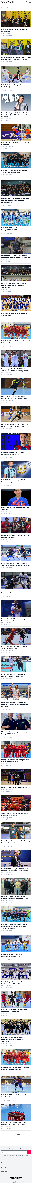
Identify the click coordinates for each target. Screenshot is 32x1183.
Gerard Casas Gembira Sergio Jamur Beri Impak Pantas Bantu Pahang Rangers (14, 425)
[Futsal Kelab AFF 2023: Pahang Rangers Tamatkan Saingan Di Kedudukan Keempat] (16, 553)
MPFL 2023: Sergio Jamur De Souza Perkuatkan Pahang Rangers (12, 453)
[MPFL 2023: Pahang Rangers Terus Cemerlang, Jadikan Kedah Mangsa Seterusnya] (16, 1027)
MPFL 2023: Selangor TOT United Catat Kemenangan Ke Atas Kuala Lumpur (13, 1124)
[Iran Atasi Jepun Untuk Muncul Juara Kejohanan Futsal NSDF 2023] (16, 971)
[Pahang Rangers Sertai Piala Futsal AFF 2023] (16, 777)
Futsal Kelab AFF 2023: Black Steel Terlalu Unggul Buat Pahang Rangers (14, 592)
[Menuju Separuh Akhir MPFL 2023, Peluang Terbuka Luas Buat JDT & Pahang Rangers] (16, 358)
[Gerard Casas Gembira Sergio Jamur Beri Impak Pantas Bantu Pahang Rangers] (16, 414)
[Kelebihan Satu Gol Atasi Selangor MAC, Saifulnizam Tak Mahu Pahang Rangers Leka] (16, 245)
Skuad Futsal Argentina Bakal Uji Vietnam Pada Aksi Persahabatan (15, 814)
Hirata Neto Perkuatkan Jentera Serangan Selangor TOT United (15, 733)
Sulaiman (8, 33)
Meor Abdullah (9, 61)
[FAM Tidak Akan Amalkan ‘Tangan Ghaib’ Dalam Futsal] (16, 19)
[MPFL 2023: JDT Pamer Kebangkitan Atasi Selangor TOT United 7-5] (16, 217)
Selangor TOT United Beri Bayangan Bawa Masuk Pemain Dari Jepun (15, 761)
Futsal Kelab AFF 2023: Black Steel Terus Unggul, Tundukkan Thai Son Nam (14, 675)
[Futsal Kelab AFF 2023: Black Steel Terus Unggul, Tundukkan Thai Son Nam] (16, 664)
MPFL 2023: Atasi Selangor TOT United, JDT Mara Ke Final (15, 143)
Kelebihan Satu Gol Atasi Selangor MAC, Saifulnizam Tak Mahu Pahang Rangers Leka (16, 257)
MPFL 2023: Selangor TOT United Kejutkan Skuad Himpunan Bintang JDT (15, 1068)
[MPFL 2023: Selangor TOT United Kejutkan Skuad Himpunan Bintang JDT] (16, 1057)
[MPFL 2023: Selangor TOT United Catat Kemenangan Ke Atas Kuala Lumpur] (16, 1112)
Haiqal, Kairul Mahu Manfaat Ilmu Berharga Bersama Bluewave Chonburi (15, 842)
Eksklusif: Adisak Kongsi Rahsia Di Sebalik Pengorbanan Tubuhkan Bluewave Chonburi (16, 870)
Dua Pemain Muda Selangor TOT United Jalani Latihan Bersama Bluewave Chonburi (15, 897)
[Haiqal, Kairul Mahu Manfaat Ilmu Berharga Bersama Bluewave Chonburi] (16, 830)
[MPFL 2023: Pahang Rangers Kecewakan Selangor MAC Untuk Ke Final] (16, 160)
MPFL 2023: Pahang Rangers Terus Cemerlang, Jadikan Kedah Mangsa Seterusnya (12, 1039)
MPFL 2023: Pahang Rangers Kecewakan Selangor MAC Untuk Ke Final (14, 171)
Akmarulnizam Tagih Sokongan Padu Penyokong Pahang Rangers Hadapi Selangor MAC (13, 285)
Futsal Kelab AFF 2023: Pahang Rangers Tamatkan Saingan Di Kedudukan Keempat (15, 564)
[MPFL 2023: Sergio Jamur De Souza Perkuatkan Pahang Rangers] (16, 441)
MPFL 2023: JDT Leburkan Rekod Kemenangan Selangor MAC (11, 955)
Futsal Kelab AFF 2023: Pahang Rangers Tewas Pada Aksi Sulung (14, 647)
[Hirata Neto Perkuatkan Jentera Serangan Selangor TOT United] (16, 721)
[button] (30, 2)
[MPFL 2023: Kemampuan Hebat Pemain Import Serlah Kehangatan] (16, 999)
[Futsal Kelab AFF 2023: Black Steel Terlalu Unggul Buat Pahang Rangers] (16, 580)
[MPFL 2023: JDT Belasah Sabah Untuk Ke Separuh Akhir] (16, 303)
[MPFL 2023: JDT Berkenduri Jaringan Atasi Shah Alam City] (16, 1084)
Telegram (18, 1155)
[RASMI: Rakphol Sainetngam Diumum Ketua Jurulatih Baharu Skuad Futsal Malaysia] (16, 47)
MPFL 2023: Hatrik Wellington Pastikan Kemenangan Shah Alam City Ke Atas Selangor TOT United (14, 926)
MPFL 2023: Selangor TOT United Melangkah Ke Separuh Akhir (15, 342)
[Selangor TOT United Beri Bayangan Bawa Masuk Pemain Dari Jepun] (16, 749)
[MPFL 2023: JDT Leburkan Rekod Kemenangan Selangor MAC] (16, 943)
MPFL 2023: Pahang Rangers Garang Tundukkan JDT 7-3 (13, 86)
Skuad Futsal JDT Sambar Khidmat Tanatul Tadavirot (15, 509)
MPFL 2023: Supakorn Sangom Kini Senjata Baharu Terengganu (15, 481)
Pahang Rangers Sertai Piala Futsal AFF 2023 (15, 787)
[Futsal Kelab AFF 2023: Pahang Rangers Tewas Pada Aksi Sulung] (16, 636)
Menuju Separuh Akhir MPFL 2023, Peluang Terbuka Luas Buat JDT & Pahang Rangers (15, 370)
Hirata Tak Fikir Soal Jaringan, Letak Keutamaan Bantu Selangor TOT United (14, 397)
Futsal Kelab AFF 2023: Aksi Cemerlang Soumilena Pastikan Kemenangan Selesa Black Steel (14, 704)
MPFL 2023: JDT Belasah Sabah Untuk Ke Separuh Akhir (14, 314)
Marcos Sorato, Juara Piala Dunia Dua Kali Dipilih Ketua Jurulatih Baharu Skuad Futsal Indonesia (15, 115)
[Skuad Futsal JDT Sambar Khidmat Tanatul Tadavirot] (16, 497)
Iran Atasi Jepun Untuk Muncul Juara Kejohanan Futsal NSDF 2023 (13, 983)
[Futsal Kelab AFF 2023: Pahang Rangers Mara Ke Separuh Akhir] (16, 608)
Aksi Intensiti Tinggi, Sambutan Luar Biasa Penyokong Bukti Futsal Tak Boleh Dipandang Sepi (15, 200)
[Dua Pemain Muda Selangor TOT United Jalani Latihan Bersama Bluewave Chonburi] (16, 886)
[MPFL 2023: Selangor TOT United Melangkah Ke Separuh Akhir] (16, 330)
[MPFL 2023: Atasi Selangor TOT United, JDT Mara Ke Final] (16, 132)
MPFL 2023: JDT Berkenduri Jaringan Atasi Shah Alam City (14, 1096)
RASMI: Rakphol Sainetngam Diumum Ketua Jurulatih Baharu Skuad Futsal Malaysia (16, 58)
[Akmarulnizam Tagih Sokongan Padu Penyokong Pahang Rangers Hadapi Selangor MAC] (16, 273)
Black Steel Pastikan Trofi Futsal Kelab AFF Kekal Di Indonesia (15, 536)
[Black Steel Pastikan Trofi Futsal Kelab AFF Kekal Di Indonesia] (16, 525)
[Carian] (26, 2)
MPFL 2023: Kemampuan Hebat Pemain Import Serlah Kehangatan (14, 1011)
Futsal (2, 33)
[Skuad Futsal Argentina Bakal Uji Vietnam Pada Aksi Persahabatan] (16, 803)
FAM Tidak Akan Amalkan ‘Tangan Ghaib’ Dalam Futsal (14, 30)
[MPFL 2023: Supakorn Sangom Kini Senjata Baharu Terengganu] (16, 469)
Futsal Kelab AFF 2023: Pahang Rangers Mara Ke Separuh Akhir (14, 620)
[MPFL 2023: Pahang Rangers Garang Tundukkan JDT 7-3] (16, 74)
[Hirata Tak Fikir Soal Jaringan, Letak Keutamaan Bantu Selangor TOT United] (16, 386)
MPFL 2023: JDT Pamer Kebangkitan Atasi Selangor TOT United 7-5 (14, 229)
